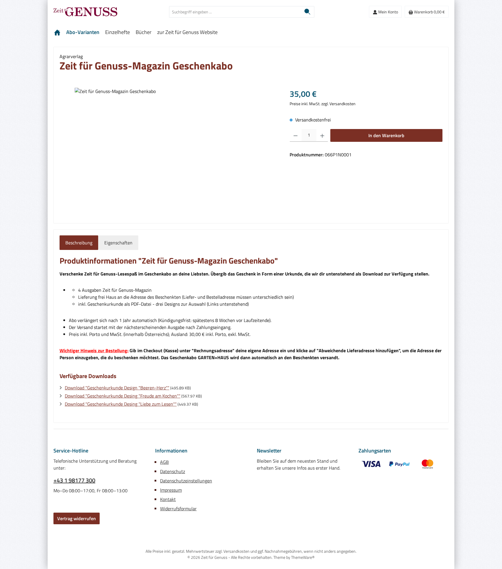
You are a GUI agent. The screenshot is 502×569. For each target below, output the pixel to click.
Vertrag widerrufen (76, 518)
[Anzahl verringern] (296, 135)
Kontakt (168, 499)
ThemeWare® (303, 557)
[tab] (79, 242)
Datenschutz (172, 471)
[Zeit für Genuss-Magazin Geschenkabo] (169, 150)
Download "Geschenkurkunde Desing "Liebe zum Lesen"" (121, 403)
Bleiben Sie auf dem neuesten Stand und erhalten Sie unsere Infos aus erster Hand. (298, 464)
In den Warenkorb (386, 135)
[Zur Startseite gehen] (85, 11)
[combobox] (235, 12)
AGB (164, 462)
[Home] (57, 32)
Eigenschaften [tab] (118, 242)
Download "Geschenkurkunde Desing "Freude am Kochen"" (122, 395)
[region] (169, 150)
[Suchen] (307, 12)
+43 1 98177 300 (74, 480)
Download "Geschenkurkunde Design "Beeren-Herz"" (117, 387)
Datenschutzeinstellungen (186, 480)
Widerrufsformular (178, 508)
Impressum (171, 489)
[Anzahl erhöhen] (322, 135)
